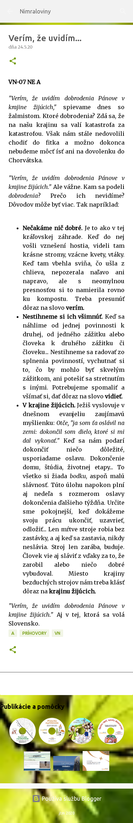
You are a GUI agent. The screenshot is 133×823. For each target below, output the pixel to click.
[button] (13, 61)
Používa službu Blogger (70, 798)
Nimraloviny (35, 11)
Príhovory (34, 633)
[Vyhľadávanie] (123, 11)
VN (57, 633)
